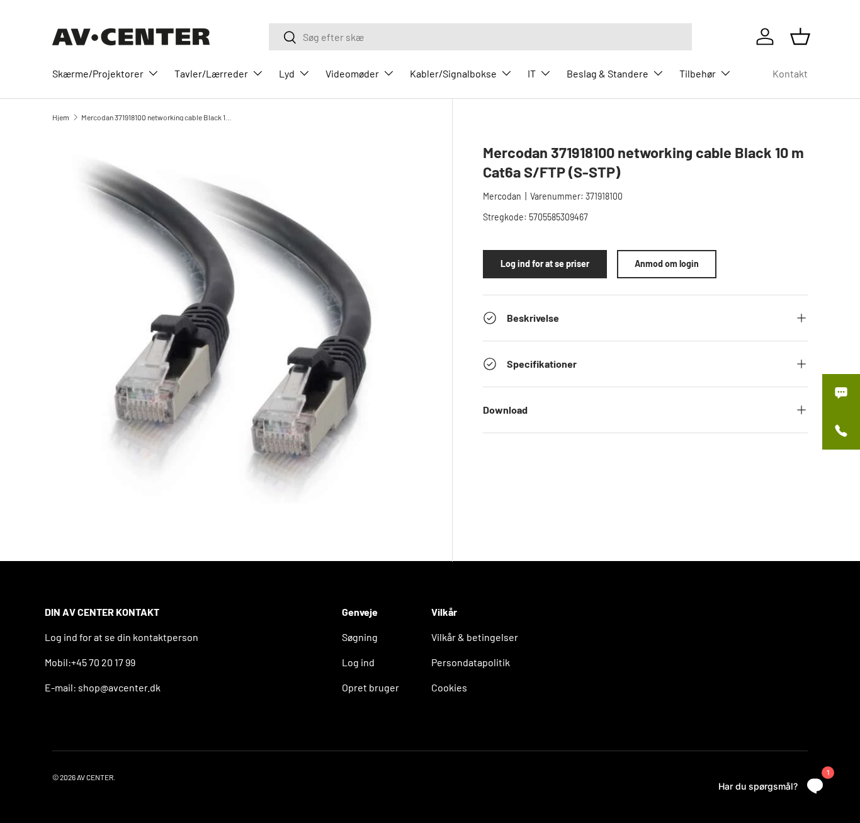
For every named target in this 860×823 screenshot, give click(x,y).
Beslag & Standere (607, 73)
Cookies (449, 687)
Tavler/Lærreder (211, 73)
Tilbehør (697, 73)
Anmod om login (667, 263)
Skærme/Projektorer (98, 73)
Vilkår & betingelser (474, 637)
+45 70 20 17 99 (103, 662)
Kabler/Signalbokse (453, 73)
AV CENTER (95, 777)
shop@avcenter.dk (119, 687)
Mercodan (502, 196)
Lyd (287, 73)
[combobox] (480, 36)
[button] (800, 36)
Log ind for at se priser (545, 263)
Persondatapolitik (470, 662)
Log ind (358, 662)
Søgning (360, 637)
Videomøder (352, 73)
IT (532, 73)
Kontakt (790, 73)
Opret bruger (370, 687)
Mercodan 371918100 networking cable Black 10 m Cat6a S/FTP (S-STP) (156, 117)
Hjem (60, 117)
